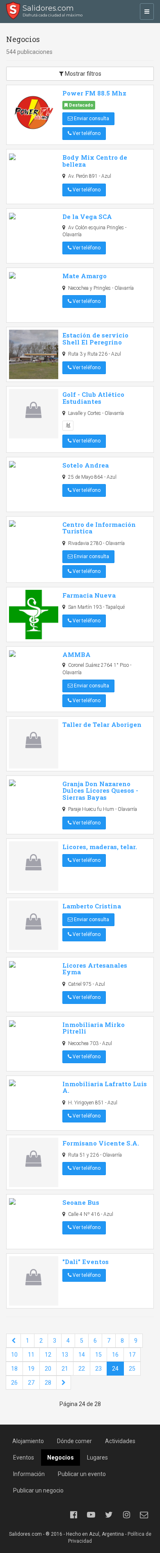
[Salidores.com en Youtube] (91, 1515)
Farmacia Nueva (89, 595)
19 (31, 1368)
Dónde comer (74, 1441)
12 (48, 1354)
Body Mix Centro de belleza (94, 160)
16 (115, 1354)
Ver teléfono (86, 133)
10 (14, 1354)
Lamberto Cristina (91, 906)
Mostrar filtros (82, 73)
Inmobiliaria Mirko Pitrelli (93, 1028)
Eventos (23, 1457)
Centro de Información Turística (99, 528)
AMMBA (76, 654)
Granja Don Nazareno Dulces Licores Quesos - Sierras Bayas (100, 790)
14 (81, 1354)
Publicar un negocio (38, 1490)
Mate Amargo (84, 276)
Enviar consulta (91, 118)
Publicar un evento (82, 1474)
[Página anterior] (13, 1341)
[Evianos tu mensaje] (144, 1515)
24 (115, 1368)
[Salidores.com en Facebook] (73, 1515)
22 (81, 1368)
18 (14, 1368)
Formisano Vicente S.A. (100, 1143)
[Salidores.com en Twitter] (109, 1515)
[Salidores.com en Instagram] (126, 1515)
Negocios (60, 1457)
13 (65, 1354)
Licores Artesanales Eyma (94, 968)
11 (31, 1354)
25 (132, 1368)
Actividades (120, 1441)
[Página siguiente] (63, 1383)
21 (65, 1368)
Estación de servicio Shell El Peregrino (95, 338)
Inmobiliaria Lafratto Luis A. (104, 1087)
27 (31, 1382)
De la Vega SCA (87, 216)
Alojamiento (28, 1441)
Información (29, 1474)
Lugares (97, 1457)
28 (48, 1382)
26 (14, 1382)
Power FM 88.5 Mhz (94, 93)
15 (98, 1354)
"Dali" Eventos (85, 1261)
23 (98, 1368)
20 (48, 1368)
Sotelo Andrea (85, 465)
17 (132, 1354)
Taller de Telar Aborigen (102, 724)
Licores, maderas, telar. (99, 847)
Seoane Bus (80, 1202)
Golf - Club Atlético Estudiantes (93, 397)
